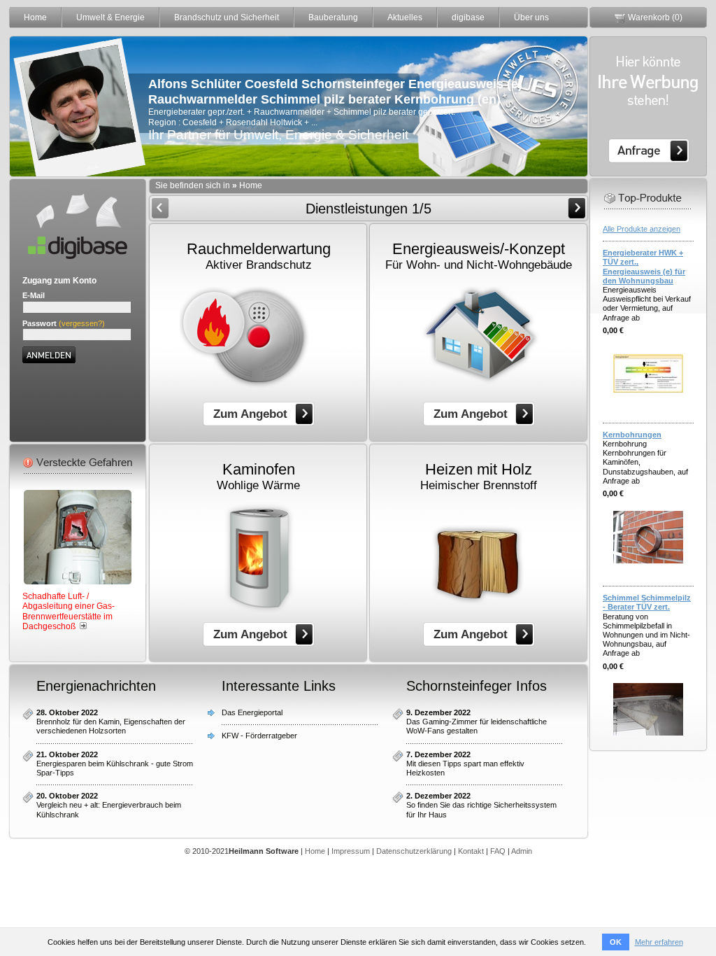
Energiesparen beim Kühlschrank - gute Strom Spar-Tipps (114, 763)
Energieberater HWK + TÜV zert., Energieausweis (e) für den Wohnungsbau (644, 266)
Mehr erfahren (659, 942)
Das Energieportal (252, 712)
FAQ (498, 851)
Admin (521, 851)
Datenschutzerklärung (414, 851)
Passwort (39, 323)
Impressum (350, 851)
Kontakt (471, 851)
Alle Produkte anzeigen (641, 229)
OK (616, 942)
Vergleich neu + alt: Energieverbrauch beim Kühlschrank (108, 805)
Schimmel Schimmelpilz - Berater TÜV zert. (647, 602)
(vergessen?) (82, 323)
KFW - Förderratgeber (259, 735)
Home (35, 17)
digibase (468, 17)
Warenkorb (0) (654, 17)
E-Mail (33, 295)
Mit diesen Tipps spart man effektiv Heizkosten (465, 763)
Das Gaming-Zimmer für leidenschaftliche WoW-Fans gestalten (476, 721)
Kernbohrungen (632, 434)
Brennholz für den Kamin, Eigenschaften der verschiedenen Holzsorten (110, 721)
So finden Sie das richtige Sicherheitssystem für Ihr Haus (481, 805)
